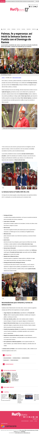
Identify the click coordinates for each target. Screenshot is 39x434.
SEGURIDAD (13, 29)
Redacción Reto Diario (17, 77)
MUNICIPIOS (29, 29)
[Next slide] (36, 174)
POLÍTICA (18, 29)
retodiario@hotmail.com (19, 432)
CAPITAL (8, 29)
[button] (18, 188)
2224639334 (23, 431)
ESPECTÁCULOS (34, 29)
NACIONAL (23, 29)
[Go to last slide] (3, 187)
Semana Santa (6, 360)
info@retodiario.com (26, 432)
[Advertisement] (19, 21)
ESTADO (4, 29)
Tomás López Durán (14, 360)
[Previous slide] (3, 174)
